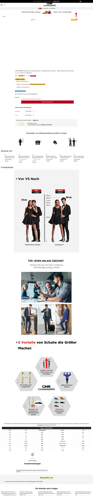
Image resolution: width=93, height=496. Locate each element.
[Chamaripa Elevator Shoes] (46, 4)
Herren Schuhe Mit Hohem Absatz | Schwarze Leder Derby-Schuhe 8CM (24, 158)
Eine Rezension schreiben (23, 160)
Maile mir (37, 120)
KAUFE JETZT (56, 1)
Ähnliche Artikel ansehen (47, 102)
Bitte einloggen (33, 481)
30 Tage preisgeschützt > (20, 91)
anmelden (40, 481)
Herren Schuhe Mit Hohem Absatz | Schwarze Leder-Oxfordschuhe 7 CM (38, 158)
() (10, 159)
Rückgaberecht (40, 425)
